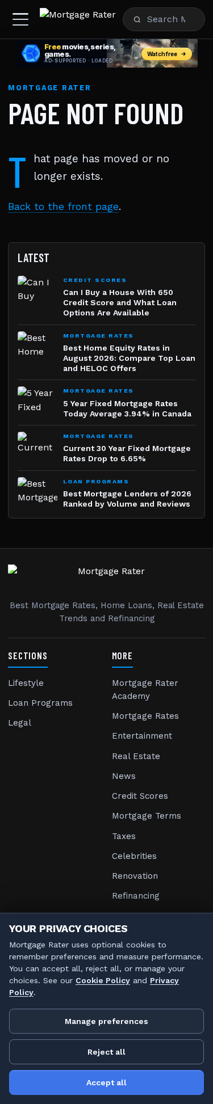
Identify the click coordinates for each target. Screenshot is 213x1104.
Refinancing (136, 896)
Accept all (106, 1082)
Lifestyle (26, 683)
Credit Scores (140, 796)
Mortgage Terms (146, 816)
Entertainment (142, 736)
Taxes (124, 836)
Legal (19, 723)
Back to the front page (63, 206)
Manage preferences (106, 1021)
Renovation (135, 876)
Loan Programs (40, 703)
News (124, 776)
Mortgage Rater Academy (145, 689)
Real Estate (136, 756)
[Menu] (20, 19)
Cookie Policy (103, 980)
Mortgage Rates (145, 716)
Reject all (106, 1051)
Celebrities (134, 856)
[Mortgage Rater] (78, 19)
